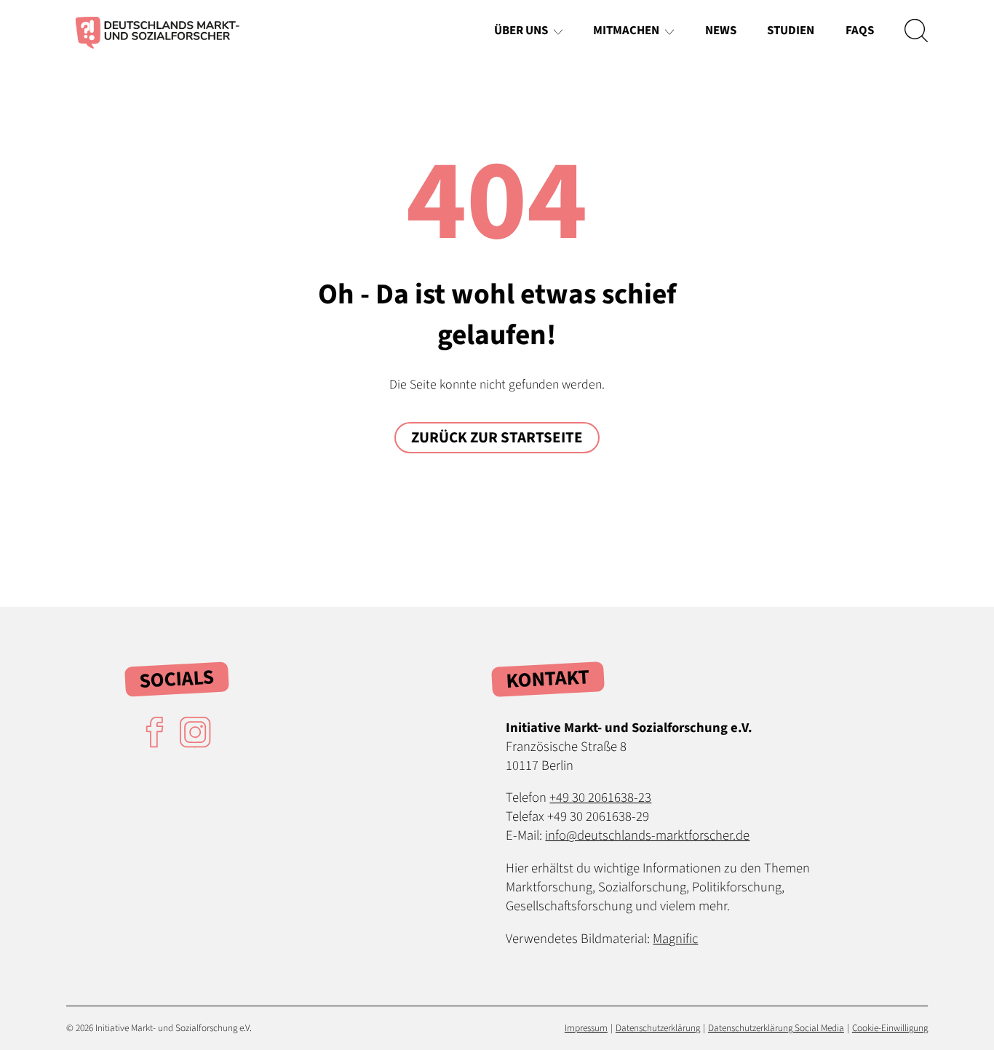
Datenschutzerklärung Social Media (776, 1028)
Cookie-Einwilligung (890, 1028)
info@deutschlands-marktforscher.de (647, 835)
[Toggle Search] (916, 31)
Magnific (675, 938)
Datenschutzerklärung (658, 1028)
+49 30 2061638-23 (600, 797)
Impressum (586, 1028)
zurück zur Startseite (497, 437)
